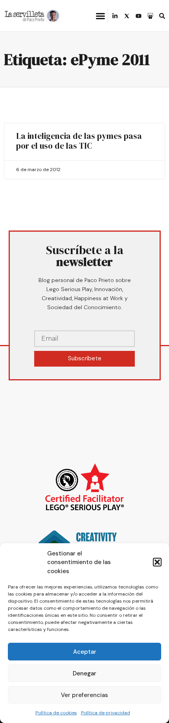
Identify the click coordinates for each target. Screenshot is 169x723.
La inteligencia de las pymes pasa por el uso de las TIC (79, 140)
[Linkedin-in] (115, 16)
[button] (157, 562)
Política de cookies (56, 713)
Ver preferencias (84, 695)
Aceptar (84, 652)
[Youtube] (138, 16)
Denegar (84, 673)
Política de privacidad (105, 713)
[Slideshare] (150, 16)
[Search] (162, 16)
